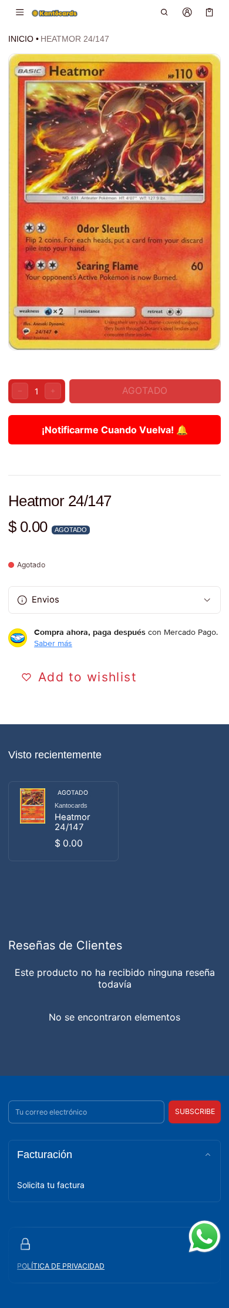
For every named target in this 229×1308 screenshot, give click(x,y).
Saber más (53, 643)
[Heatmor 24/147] (63, 821)
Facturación (44, 1154)
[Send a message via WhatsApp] (204, 1236)
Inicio (20, 39)
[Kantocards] (54, 13)
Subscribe (195, 1111)
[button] (164, 12)
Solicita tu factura (51, 1185)
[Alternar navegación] (19, 12)
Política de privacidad (61, 1266)
